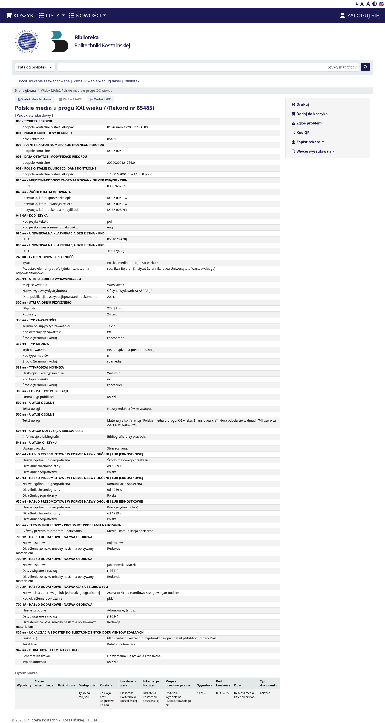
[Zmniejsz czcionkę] (356, 4)
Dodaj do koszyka (312, 114)
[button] (19, 15)
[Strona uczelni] (27, 41)
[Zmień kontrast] (374, 4)
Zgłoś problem (309, 123)
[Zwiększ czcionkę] (368, 4)
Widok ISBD (102, 99)
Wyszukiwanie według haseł (97, 81)
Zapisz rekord (308, 142)
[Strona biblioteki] (59, 41)
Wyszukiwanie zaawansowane (44, 81)
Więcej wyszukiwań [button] (314, 151)
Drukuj (302, 104)
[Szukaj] (365, 67)
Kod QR (303, 132)
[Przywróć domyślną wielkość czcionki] (362, 4)
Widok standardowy (35, 99)
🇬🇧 (381, 4)
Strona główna (25, 90)
